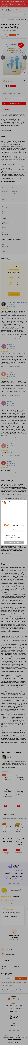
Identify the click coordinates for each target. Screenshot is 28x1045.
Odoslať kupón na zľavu (14, 542)
